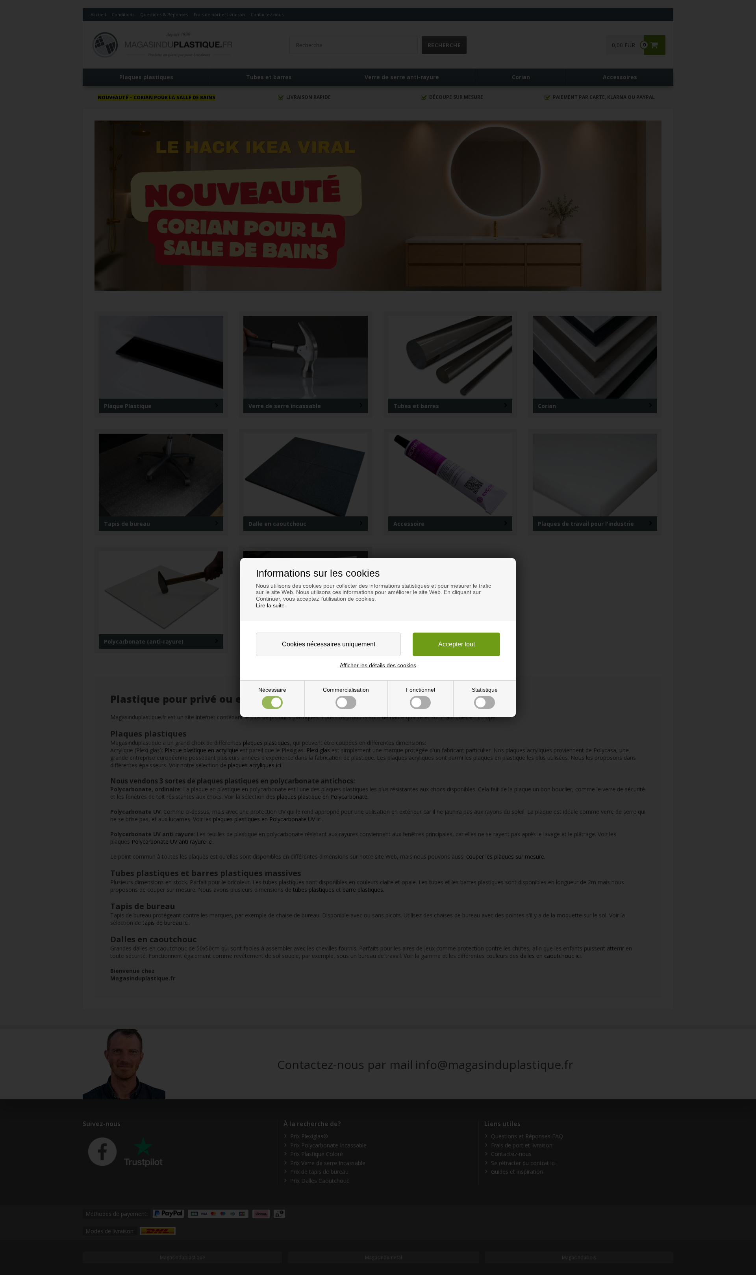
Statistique (485, 690)
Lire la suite (270, 605)
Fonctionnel (420, 690)
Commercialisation (346, 690)
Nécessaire (272, 690)
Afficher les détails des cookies (378, 665)
